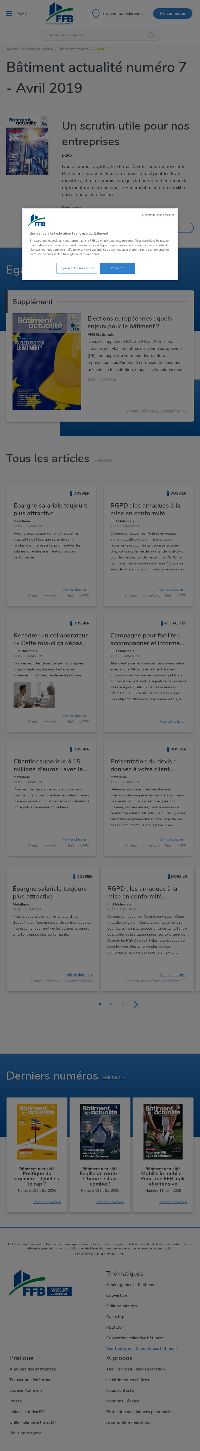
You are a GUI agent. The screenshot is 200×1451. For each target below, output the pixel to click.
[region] (100, 244)
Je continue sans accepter (157, 215)
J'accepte (117, 268)
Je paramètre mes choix (76, 268)
